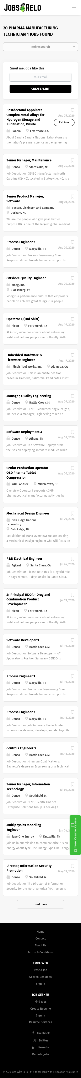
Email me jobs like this (27, 68)
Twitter (43, 1040)
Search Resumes (40, 977)
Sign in (40, 984)
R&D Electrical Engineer (24, 559)
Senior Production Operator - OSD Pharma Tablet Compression (28, 472)
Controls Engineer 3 (21, 748)
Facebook (43, 1033)
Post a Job (40, 970)
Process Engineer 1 (20, 676)
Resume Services (40, 1022)
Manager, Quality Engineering (28, 396)
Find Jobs (40, 1002)
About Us (41, 945)
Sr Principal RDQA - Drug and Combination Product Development (28, 599)
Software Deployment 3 (24, 432)
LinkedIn (43, 1047)
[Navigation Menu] (74, 7)
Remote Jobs (40, 1054)
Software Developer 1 (22, 640)
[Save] (72, 111)
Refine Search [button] (40, 47)
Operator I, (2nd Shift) (22, 319)
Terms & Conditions (41, 952)
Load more (40, 904)
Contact (41, 938)
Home (40, 931)
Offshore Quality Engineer (26, 278)
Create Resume (40, 1008)
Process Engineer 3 (20, 712)
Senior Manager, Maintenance (29, 160)
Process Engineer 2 (20, 242)
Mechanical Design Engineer (27, 513)
